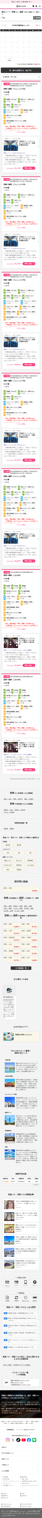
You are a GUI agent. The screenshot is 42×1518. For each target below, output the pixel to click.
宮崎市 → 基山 (8, 810)
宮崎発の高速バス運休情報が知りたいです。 (21, 1313)
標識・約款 (25, 1479)
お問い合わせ (25, 1483)
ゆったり (19, 860)
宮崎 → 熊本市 (18, 799)
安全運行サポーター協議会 (21, 1365)
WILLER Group (7, 1504)
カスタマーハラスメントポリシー (30, 1486)
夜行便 (19, 845)
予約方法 (21, 1293)
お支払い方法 (21, 1277)
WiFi (7, 869)
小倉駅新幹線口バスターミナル (21, 1384)
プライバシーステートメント (11, 1481)
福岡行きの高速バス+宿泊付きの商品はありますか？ (22, 1326)
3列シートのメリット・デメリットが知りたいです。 (22, 1341)
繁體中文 (5, 1495)
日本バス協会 (7, 1365)
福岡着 (11, 828)
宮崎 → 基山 (8, 799)
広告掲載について (8, 1485)
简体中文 (24, 1495)
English (5, 1493)
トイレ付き (30, 865)
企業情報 (5, 1477)
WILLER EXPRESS (27, 1504)
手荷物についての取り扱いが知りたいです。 (21, 1347)
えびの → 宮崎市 (9, 812)
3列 (19, 852)
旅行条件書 (6, 1479)
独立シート (7, 860)
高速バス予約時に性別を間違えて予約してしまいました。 (22, 1319)
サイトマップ (6, 1483)
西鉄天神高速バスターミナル (20, 1380)
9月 (37, 25)
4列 (30, 852)
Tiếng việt (5, 1498)
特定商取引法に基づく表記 (29, 1481)
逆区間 (38, 18)
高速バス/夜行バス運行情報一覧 (21, 2)
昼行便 (8, 845)
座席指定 (30, 860)
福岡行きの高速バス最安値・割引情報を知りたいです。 (22, 1334)
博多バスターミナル (17, 1382)
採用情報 (24, 1477)
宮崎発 (6, 828)
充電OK (19, 869)
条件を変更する (21, 70)
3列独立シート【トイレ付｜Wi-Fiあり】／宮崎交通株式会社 (27, 143)
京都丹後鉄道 (6, 1506)
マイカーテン (8, 865)
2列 (8, 852)
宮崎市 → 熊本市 (20, 810)
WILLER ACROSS (26, 1506)
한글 (23, 1493)
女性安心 (19, 865)
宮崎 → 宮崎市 (28, 799)
